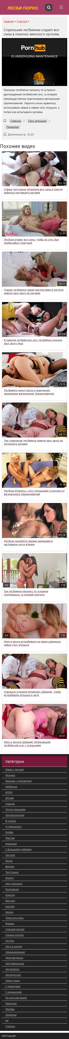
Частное (10, 855)
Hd (6, 1020)
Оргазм (9, 798)
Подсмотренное (14, 815)
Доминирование (15, 952)
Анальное (11, 843)
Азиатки (10, 895)
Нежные (10, 775)
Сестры (9, 940)
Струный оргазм (14, 929)
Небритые (11, 786)
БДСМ (8, 792)
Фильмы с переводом (18, 781)
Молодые (11, 1003)
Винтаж (9, 866)
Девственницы (14, 957)
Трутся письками (15, 809)
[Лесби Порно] (23, 8)
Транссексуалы (14, 918)
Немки (9, 912)
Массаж (10, 838)
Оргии (9, 860)
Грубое (9, 832)
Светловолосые (14, 963)
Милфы (10, 1009)
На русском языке (16, 997)
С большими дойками (18, 849)
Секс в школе (13, 946)
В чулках (10, 821)
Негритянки (12, 969)
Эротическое (13, 975)
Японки (9, 923)
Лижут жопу (12, 980)
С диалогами (12, 986)
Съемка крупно (14, 935)
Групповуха (12, 889)
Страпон (10, 1026)
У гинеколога (13, 826)
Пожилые (12, 127)
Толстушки (11, 872)
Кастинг (10, 906)
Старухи (15, 121)
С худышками (13, 992)
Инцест (9, 878)
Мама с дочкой (14, 769)
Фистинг (10, 900)
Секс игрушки (37, 121)
